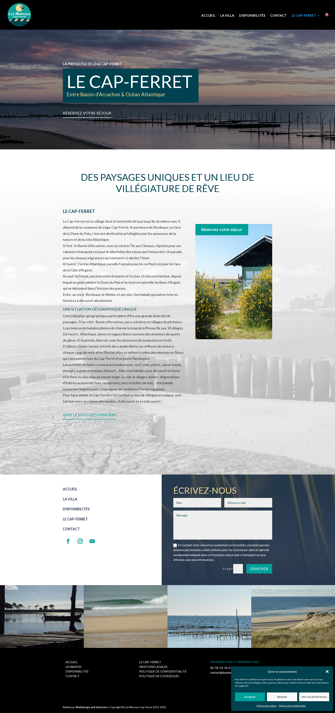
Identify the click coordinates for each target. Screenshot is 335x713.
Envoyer (259, 568)
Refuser (282, 696)
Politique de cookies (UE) (159, 676)
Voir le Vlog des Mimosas (89, 414)
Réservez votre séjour (87, 113)
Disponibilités (252, 15)
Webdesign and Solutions (91, 707)
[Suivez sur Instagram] (80, 541)
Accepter (250, 696)
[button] (327, 671)
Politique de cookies (266, 705)
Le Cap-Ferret (304, 15)
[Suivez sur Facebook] (68, 541)
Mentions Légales (153, 666)
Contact (278, 15)
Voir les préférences (314, 696)
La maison (73, 666)
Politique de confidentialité (292, 705)
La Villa (227, 15)
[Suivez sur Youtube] (92, 541)
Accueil (208, 15)
